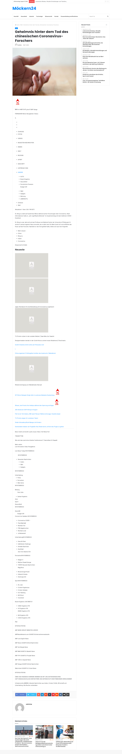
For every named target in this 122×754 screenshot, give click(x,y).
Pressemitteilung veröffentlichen (69, 16)
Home (17, 25)
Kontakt (56, 16)
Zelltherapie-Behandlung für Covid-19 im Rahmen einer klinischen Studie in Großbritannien (64, 744)
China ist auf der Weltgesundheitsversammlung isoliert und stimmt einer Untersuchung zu (44, 744)
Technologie (39, 16)
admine (20, 45)
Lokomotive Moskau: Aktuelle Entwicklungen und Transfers (50, 1)
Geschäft (16, 16)
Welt (21, 25)
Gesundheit (24, 16)
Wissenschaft (48, 16)
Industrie (31, 16)
